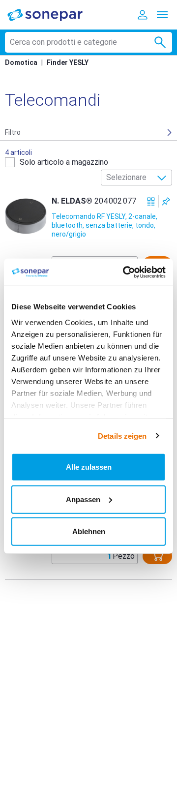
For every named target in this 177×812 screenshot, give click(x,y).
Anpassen (83, 499)
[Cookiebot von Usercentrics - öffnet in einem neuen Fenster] (125, 272)
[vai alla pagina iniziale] (51, 14)
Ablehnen (88, 531)
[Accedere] (142, 14)
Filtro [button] (13, 132)
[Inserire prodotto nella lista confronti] (151, 201)
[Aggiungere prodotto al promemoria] (166, 201)
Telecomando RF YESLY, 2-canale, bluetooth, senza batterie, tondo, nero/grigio (104, 225)
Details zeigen (122, 435)
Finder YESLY (67, 62)
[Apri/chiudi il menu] (162, 14)
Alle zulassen (89, 467)
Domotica (21, 62)
